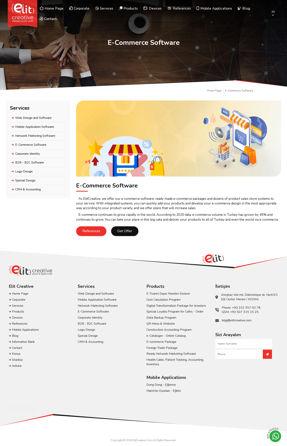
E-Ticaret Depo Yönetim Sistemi (168, 293)
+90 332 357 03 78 (246, 308)
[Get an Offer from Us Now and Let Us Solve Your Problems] (267, 354)
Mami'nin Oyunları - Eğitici (163, 391)
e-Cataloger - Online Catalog (166, 336)
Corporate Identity (27, 154)
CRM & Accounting (28, 189)
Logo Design (24, 171)
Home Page (214, 90)
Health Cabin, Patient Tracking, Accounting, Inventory (175, 362)
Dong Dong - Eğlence (161, 385)
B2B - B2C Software (29, 162)
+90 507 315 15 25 (244, 312)
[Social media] (13, 407)
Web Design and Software (33, 118)
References (91, 231)
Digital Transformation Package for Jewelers (176, 306)
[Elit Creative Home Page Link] (22, 14)
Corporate (18, 300)
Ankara (16, 366)
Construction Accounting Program (169, 330)
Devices (17, 317)
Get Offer (124, 231)
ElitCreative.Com (142, 440)
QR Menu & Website (160, 324)
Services (17, 306)
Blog (15, 336)
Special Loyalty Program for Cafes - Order (174, 311)
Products (18, 311)
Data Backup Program (161, 317)
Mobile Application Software (34, 127)
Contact (17, 348)
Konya (16, 354)
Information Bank (23, 342)
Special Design (25, 180)
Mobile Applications (25, 330)
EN (273, 12)
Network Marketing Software (35, 136)
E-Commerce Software (239, 90)
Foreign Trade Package (161, 348)
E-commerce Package (161, 342)
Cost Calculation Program (163, 300)
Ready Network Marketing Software (171, 354)
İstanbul (17, 360)
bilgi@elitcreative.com (236, 320)
